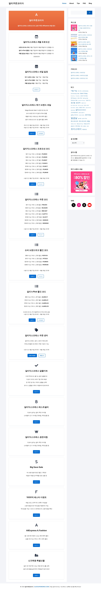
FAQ (84, 3)
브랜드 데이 (82, 107)
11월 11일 (74, 91)
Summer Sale (74, 100)
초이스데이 (76, 129)
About (71, 3)
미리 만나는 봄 (80, 105)
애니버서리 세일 (84, 121)
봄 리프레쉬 (73, 107)
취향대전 (84, 129)
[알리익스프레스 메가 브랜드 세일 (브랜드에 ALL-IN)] (74, 28)
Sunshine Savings (81, 100)
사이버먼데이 (74, 112)
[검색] (89, 13)
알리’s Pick (84, 118)
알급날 (74, 118)
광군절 (73, 103)
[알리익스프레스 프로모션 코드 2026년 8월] (74, 51)
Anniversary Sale (75, 93)
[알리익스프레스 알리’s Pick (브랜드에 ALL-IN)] (74, 44)
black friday (84, 93)
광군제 (78, 103)
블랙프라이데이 (81, 110)
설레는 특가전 (74, 115)
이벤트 (87, 126)
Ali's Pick (80, 91)
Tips (78, 3)
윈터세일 (77, 126)
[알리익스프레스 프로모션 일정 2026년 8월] (74, 37)
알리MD (79, 118)
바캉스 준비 (86, 105)
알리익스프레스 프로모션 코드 (79, 78)
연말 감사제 (87, 123)
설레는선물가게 (81, 112)
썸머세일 (88, 115)
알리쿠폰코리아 (16, 3)
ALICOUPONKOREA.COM (41, 586)
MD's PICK (79, 98)
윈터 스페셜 (83, 126)
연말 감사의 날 (80, 123)
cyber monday (84, 96)
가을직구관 (88, 100)
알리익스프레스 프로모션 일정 (79, 75)
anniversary (85, 91)
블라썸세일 (73, 110)
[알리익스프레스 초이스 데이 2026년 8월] (74, 58)
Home (64, 3)
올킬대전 (73, 126)
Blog (90, 3)
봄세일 (77, 107)
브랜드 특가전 (88, 107)
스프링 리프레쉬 (81, 115)
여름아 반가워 (73, 123)
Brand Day (73, 95)
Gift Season (74, 98)
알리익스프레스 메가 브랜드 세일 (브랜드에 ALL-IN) (85, 28)
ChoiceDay (77, 95)
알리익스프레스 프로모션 (78, 72)
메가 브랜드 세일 (74, 105)
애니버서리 (74, 121)
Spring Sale (85, 98)
